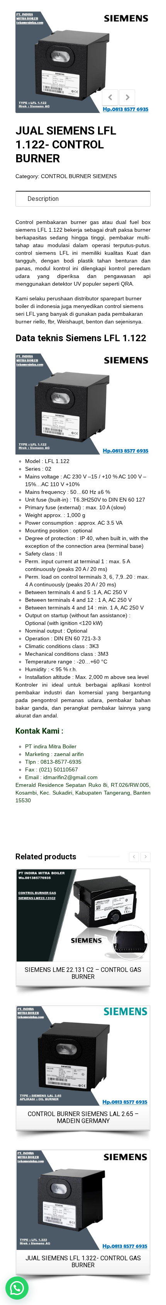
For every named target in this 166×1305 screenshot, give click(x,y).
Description (43, 198)
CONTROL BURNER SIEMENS (79, 176)
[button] (17, 1288)
